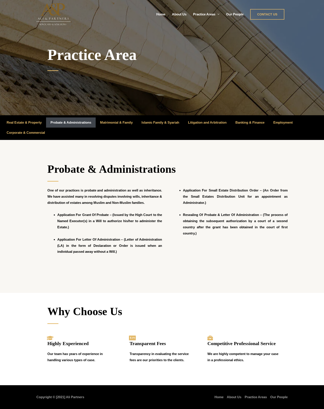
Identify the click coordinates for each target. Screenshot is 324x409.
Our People (235, 14)
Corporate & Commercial (26, 132)
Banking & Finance (249, 122)
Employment (283, 122)
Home (160, 14)
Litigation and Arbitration (207, 122)
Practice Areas (204, 14)
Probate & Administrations (70, 122)
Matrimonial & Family (116, 122)
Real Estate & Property (24, 122)
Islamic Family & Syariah (160, 122)
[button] (267, 14)
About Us (179, 14)
